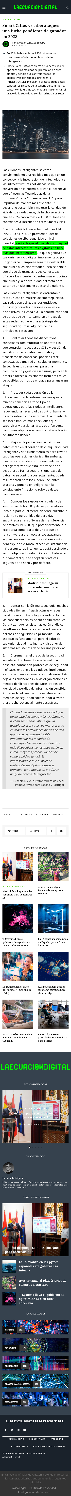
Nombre (16, 747)
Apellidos (17, 760)
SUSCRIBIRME (23, 794)
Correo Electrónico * (24, 735)
